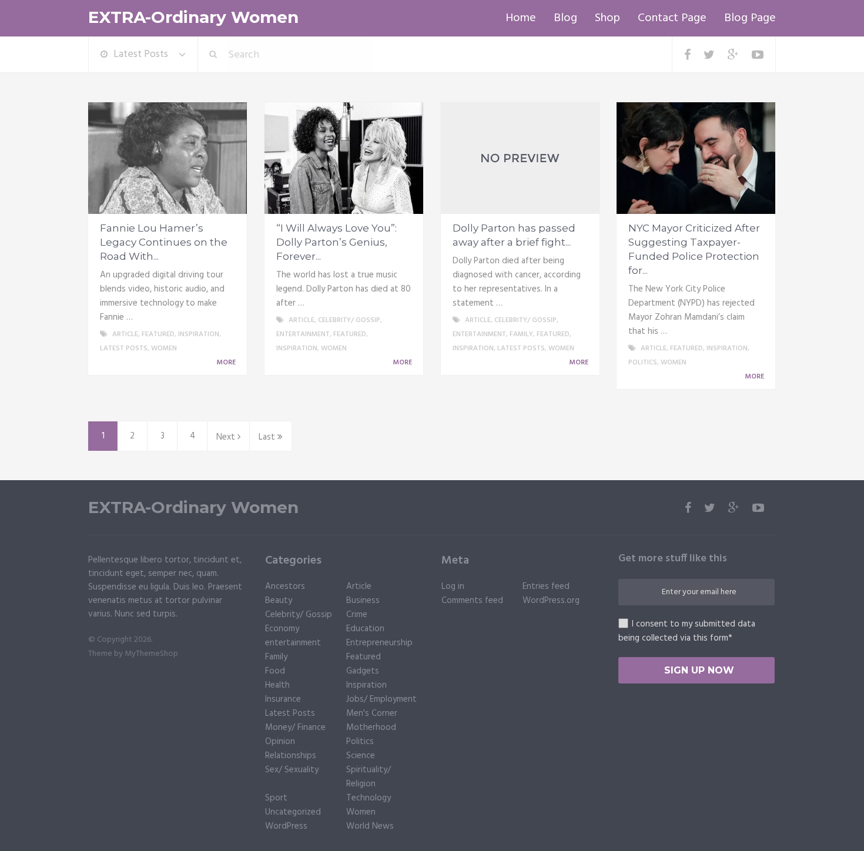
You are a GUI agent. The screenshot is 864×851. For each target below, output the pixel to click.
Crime (356, 615)
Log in (452, 586)
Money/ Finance (295, 728)
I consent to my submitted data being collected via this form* (686, 631)
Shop (607, 18)
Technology (368, 798)
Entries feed (546, 586)
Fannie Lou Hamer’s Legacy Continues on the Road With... (163, 242)
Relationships (290, 756)
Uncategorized (293, 812)
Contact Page (672, 18)
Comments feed (472, 601)
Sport (276, 798)
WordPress (286, 826)
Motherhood (371, 728)
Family (521, 334)
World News (370, 826)
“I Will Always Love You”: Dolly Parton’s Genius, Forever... (336, 242)
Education (365, 629)
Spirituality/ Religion (368, 777)
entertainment (303, 334)
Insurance (283, 699)
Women (164, 348)
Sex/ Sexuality (292, 770)
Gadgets (362, 671)
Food (275, 671)
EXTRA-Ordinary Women (193, 17)
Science (360, 756)
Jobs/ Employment (381, 699)
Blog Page (750, 18)
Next (226, 437)
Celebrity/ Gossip (349, 320)
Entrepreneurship (379, 643)
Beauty (278, 601)
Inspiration (198, 334)
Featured (158, 334)
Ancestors (285, 586)
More (226, 362)
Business (363, 601)
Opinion (280, 742)
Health (277, 685)
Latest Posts (140, 54)
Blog (565, 18)
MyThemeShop (151, 654)
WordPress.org (551, 601)
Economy (282, 629)
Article (125, 334)
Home (520, 18)
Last (268, 437)
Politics (642, 362)
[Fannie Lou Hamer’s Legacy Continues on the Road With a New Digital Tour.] (167, 158)
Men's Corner (371, 713)
